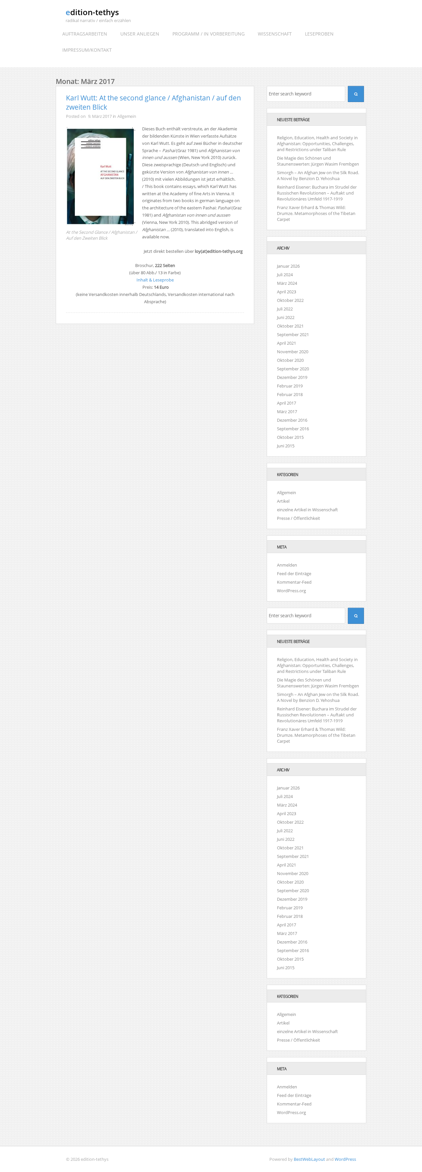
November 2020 (292, 352)
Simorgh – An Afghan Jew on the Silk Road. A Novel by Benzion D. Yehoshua (318, 175)
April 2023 (286, 292)
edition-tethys (92, 12)
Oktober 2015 (290, 437)
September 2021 (293, 334)
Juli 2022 (285, 309)
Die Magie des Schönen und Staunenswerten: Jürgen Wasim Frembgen (318, 161)
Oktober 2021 (290, 326)
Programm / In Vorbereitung (208, 34)
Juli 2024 (285, 275)
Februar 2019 (290, 386)
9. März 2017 (100, 116)
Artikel (283, 501)
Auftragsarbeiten (84, 34)
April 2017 (286, 403)
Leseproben (319, 34)
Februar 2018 (290, 394)
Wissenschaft (275, 34)
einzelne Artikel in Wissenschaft (307, 510)
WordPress (345, 1159)
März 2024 (287, 283)
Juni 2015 (285, 446)
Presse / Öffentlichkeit (298, 518)
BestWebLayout (309, 1159)
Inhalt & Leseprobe (155, 280)
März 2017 (287, 411)
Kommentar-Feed (294, 582)
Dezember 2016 (292, 420)
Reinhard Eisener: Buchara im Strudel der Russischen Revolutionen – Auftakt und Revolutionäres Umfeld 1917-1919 (317, 193)
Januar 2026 (288, 266)
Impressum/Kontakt (87, 50)
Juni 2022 (285, 317)
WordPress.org (291, 591)
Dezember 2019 (292, 377)
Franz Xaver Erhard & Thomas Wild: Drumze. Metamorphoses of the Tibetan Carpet (316, 213)
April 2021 (286, 343)
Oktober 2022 (290, 300)
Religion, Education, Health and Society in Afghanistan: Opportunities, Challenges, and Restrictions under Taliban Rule (317, 143)
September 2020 (293, 369)
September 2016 (293, 429)
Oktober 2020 (290, 360)
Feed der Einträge (294, 573)
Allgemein (126, 116)
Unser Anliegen (139, 34)
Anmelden (287, 565)
